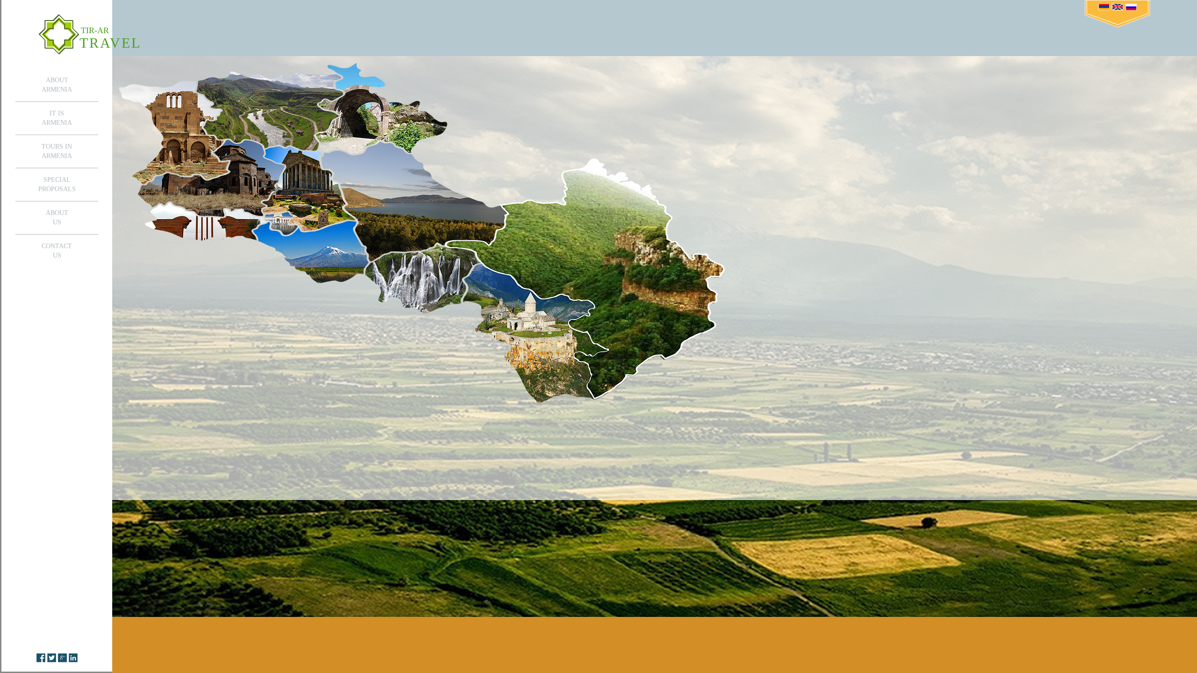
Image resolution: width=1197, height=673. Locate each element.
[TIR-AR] (59, 33)
